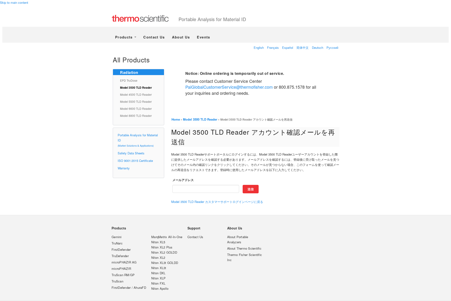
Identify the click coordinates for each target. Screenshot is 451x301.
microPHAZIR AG (124, 262)
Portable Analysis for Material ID (212, 19)
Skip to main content (14, 2)
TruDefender (120, 256)
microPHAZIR (121, 268)
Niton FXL (158, 283)
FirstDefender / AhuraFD (129, 287)
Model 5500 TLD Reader (136, 101)
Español (287, 47)
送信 (251, 189)
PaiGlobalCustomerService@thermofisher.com (229, 87)
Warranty (124, 168)
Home (175, 119)
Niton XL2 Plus (162, 247)
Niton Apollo (159, 288)
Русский (332, 47)
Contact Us (154, 37)
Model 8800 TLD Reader (136, 116)
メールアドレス (183, 180)
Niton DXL (158, 273)
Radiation (129, 72)
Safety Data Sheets (131, 153)
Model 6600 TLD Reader (136, 108)
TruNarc (117, 243)
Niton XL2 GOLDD (164, 252)
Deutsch (317, 47)
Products (124, 37)
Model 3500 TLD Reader (136, 87)
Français (273, 47)
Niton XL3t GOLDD (164, 262)
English (259, 47)
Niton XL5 (158, 242)
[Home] (145, 18)
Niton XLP (158, 278)
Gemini (117, 237)
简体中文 (302, 47)
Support (193, 228)
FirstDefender (121, 249)
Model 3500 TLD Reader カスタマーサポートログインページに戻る (217, 201)
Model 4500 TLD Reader (136, 94)
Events (203, 37)
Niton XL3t (158, 268)
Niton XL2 (158, 257)
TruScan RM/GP (123, 275)
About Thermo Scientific (244, 248)
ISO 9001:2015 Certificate (135, 160)
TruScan (117, 281)
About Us (181, 37)
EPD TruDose (128, 80)
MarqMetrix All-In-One (166, 237)
